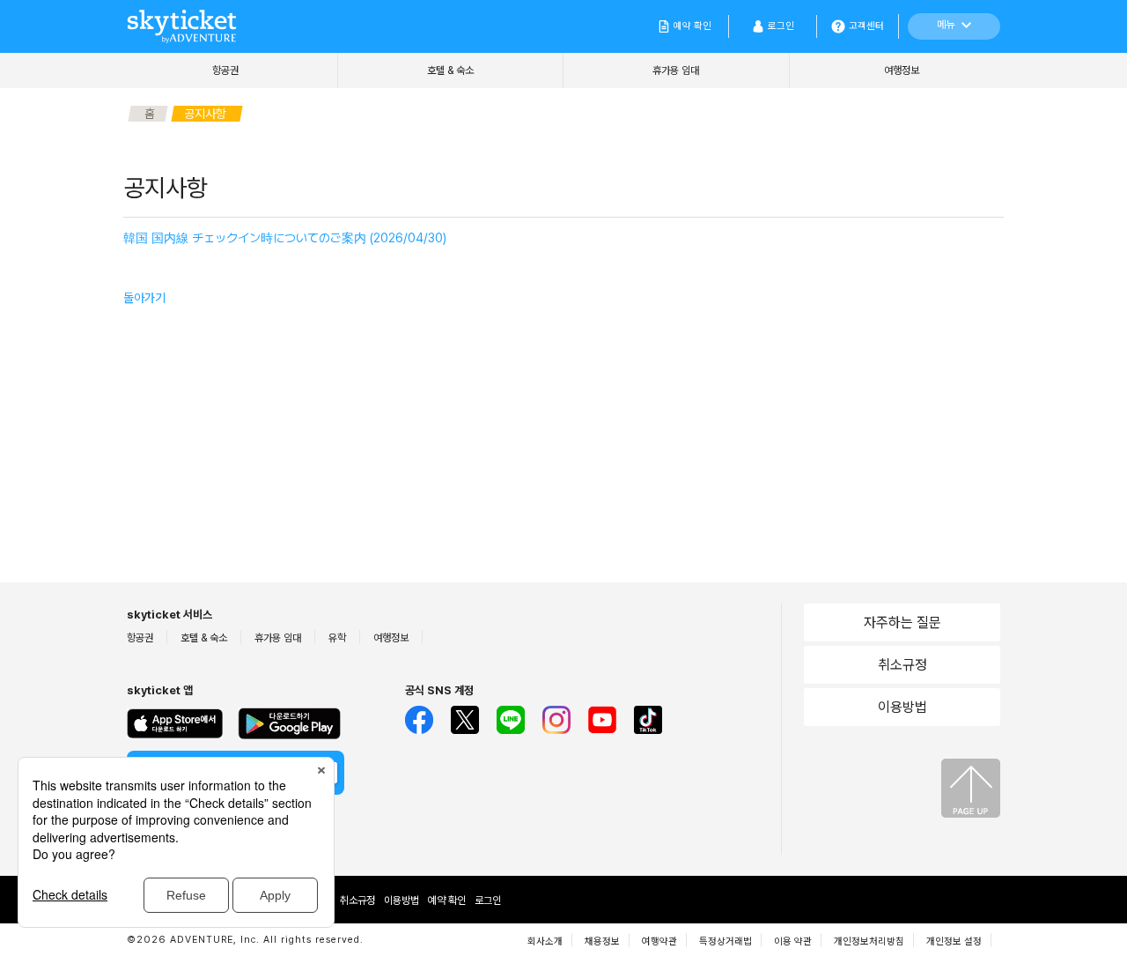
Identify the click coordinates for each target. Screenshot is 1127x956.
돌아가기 (144, 298)
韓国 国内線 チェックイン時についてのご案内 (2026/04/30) (284, 238)
